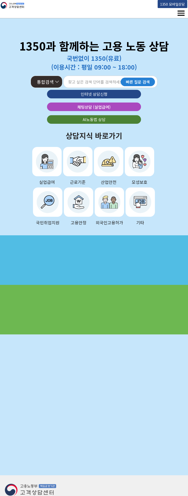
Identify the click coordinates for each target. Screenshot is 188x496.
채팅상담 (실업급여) (94, 107)
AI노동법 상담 (94, 119)
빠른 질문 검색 (138, 82)
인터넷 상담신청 (94, 94)
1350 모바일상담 (172, 4)
